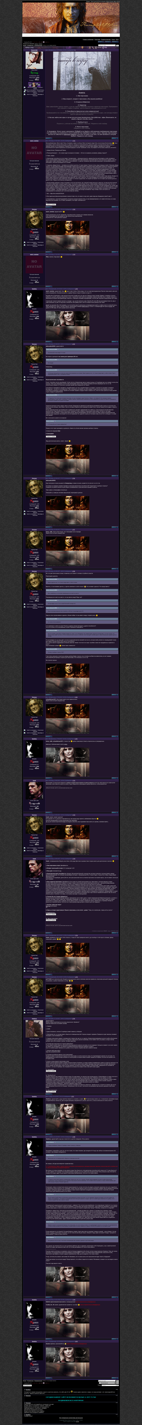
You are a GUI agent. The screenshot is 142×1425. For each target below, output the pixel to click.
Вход (115, 1)
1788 (73, 571)
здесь (65, 744)
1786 (73, 478)
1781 (74, 140)
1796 (73, 1018)
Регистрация (110, 1)
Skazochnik (34, 50)
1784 (76, 289)
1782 (74, 209)
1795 (76, 977)
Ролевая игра (30, 45)
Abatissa (34, 1018)
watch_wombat (34, 140)
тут (81, 295)
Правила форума (106, 39)
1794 (76, 935)
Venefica (36, 43)
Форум (24, 45)
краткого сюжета (70, 134)
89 (41, 42)
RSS (118, 1)
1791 (74, 780)
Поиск (113, 39)
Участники (97, 39)
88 (39, 42)
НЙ (101, 306)
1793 (74, 858)
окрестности (85, 306)
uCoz (77, 1421)
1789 (76, 697)
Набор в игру (46, 45)
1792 (74, 815)
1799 (74, 1299)
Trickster (40, 43)
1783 (74, 254)
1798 (73, 1137)
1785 (73, 344)
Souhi (34, 780)
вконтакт (48, 906)
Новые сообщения (88, 39)
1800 (76, 1341)
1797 (72, 1096)
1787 (73, 529)
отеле (110, 306)
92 (46, 42)
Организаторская (38, 45)
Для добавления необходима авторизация (71, 1418)
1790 (76, 739)
